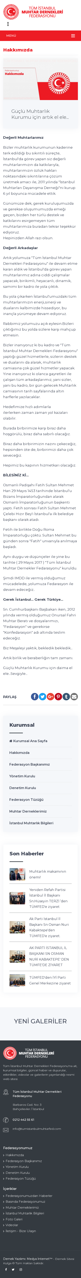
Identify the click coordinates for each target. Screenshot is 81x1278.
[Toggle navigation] (8, 24)
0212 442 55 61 (23, 1120)
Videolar (12, 1225)
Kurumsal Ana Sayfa (29, 741)
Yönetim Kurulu (22, 776)
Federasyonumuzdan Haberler (29, 1196)
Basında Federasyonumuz (25, 1201)
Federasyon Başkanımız (29, 764)
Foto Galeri (14, 1219)
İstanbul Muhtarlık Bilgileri (31, 823)
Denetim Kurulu (22, 788)
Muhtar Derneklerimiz (28, 811)
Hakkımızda (19, 753)
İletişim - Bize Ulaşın (21, 1231)
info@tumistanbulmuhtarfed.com (37, 1129)
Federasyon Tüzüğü (26, 800)
